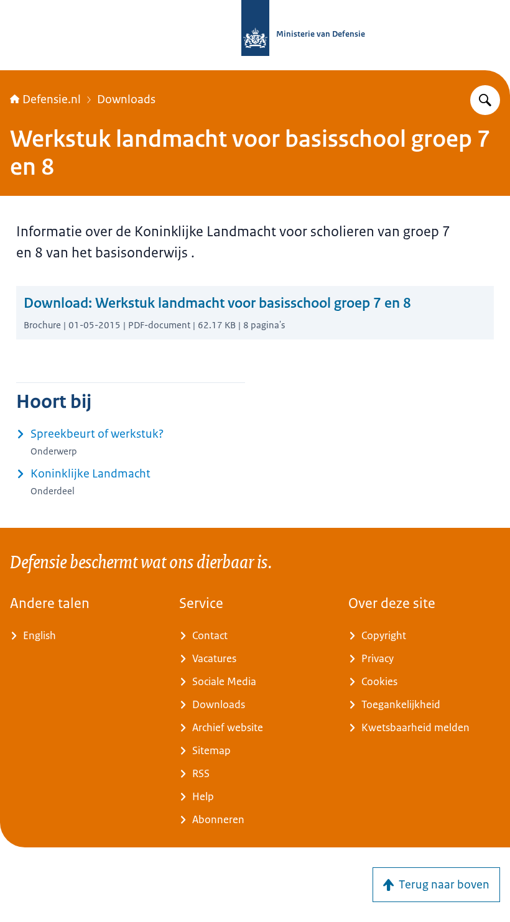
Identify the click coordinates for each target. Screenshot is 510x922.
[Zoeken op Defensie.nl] (485, 100)
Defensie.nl (51, 99)
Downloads (126, 99)
